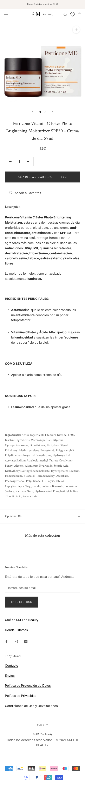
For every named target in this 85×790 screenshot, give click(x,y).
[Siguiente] (52, 112)
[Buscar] (65, 14)
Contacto (11, 665)
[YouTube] (25, 641)
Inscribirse (21, 602)
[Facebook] (6, 641)
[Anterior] (32, 112)
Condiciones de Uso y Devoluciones (31, 706)
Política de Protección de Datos (28, 686)
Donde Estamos (16, 630)
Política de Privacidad (20, 696)
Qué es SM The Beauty (21, 620)
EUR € (41, 724)
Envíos (10, 676)
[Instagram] (16, 641)
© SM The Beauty (42, 734)
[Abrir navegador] (6, 14)
